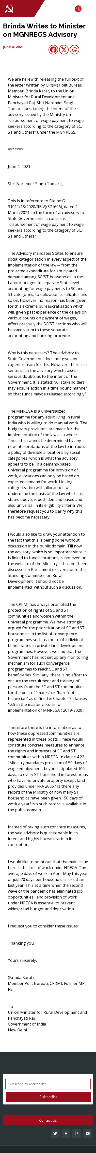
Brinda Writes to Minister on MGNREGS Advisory (44, 30)
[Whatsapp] (74, 49)
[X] (64, 49)
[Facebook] (53, 49)
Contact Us (48, 1120)
